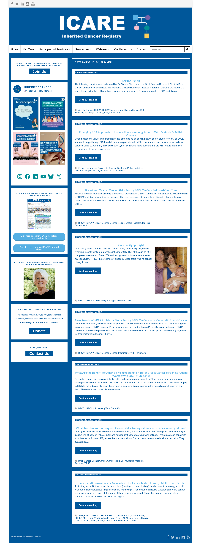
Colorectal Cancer (107, 168)
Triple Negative (124, 300)
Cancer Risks (116, 223)
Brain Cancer (84, 460)
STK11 (127, 520)
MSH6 (100, 518)
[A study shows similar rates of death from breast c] (25, 148)
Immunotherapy (83, 170)
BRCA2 (106, 110)
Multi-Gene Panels (112, 518)
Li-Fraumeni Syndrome (132, 460)
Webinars (102, 49)
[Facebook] (12, 3)
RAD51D (118, 520)
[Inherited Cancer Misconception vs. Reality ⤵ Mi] (25, 113)
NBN (125, 518)
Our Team (29, 49)
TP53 (87, 463)
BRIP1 (127, 515)
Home (14, 49)
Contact (141, 49)
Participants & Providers (54, 49)
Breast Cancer (102, 223)
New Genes (134, 518)
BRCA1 (97, 110)
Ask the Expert (85, 110)
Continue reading (88, 99)
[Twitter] (17, 3)
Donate (39, 331)
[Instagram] (27, 3)
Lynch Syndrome (100, 170)
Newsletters (82, 49)
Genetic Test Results (134, 223)
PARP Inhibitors (137, 353)
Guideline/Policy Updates (129, 168)
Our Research (122, 49)
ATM (80, 515)
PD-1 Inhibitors (117, 170)
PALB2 (86, 520)
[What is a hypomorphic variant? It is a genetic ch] (52, 148)
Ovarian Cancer (131, 110)
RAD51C (108, 520)
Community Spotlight (105, 300)
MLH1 (86, 518)
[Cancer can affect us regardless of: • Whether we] (52, 113)
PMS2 (93, 520)
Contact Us (39, 353)
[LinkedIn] (22, 3)
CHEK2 (78, 518)
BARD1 (88, 515)
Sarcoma (79, 463)
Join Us (39, 71)
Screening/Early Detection (106, 112)
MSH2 (93, 518)
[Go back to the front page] (100, 26)
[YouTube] (33, 3)
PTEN (100, 520)
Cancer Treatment (87, 168)
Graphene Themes (33, 536)
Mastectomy (117, 110)
